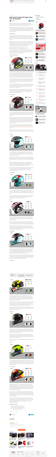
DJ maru (10, 112)
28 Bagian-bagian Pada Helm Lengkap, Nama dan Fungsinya (42, 72)
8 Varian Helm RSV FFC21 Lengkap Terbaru (13, 275)
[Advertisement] (28, 9)
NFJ (24, 218)
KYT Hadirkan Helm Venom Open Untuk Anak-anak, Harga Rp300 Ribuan (42, 33)
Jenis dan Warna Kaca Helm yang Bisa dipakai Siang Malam (42, 86)
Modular (28, 2)
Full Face (15, 2)
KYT (13, 411)
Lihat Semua (44, 105)
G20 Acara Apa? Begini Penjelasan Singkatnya (41, 60)
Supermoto (32, 2)
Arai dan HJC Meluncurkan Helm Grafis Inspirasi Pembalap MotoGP (40, 30)
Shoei (27, 454)
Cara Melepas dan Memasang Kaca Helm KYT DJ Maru (42, 93)
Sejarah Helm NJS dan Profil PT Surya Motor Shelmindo (42, 100)
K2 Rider (16, 330)
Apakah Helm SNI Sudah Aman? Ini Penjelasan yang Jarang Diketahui (40, 113)
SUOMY (23, 454)
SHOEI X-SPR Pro (38, 19)
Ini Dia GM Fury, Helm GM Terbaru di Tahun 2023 (41, 39)
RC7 (10, 360)
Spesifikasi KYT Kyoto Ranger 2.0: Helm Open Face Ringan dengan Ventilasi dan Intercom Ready (21, 276)
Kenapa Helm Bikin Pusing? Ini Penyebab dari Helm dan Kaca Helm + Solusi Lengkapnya (42, 119)
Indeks (12, 2)
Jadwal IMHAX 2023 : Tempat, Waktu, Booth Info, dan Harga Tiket (40, 51)
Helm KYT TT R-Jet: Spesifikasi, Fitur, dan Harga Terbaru (29, 275)
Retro (26, 2)
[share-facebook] (29, 21)
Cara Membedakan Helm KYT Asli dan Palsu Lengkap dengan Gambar (42, 79)
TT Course (19, 385)
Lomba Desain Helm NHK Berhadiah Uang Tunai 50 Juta (42, 57)
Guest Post (38, 454)
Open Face (18, 2)
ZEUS (32, 454)
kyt (19, 23)
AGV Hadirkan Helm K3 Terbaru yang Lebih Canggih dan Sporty (41, 36)
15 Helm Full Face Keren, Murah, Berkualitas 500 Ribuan (42, 103)
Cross (23, 2)
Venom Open (11, 190)
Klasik (34, 2)
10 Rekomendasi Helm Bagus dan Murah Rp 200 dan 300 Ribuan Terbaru (42, 83)
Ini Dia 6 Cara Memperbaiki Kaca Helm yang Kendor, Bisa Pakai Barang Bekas (42, 96)
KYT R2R (37, 18)
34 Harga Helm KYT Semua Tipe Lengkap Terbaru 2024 (42, 75)
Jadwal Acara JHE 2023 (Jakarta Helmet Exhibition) (41, 54)
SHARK (18, 454)
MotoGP (21, 2)
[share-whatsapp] (33, 21)
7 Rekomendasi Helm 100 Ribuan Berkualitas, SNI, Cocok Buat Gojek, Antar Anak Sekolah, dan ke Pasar (42, 90)
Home (10, 15)
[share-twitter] (31, 21)
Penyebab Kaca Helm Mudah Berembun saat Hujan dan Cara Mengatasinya (41, 122)
